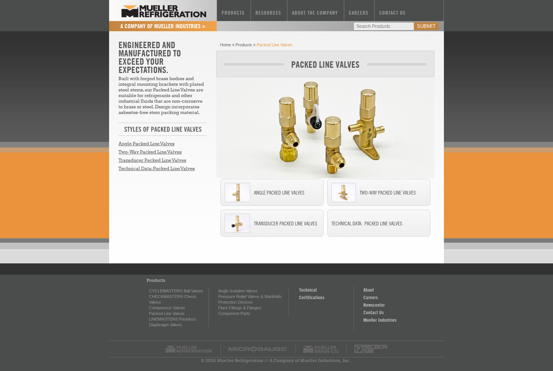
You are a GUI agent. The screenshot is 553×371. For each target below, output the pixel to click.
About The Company (315, 12)
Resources (268, 12)
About (368, 290)
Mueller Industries (380, 320)
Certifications (311, 297)
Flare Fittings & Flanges (239, 308)
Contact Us (392, 12)
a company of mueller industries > (163, 26)
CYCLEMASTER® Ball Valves (176, 291)
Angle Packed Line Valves (146, 143)
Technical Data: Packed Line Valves (156, 168)
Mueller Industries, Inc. (325, 360)
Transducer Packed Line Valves (152, 160)
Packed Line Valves (325, 64)
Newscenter (374, 305)
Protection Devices (235, 302)
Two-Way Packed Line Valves (150, 152)
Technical (308, 290)
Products (233, 12)
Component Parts (234, 313)
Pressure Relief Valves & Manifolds (250, 296)
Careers (358, 12)
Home (225, 45)
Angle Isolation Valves (238, 291)
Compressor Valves (167, 308)
